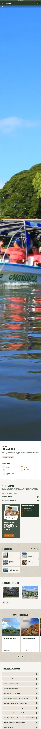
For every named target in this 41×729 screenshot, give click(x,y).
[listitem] (11, 592)
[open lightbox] (11, 593)
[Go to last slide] (3, 602)
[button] (38, 3)
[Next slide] (7, 602)
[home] (6, 3)
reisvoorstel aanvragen (9, 535)
